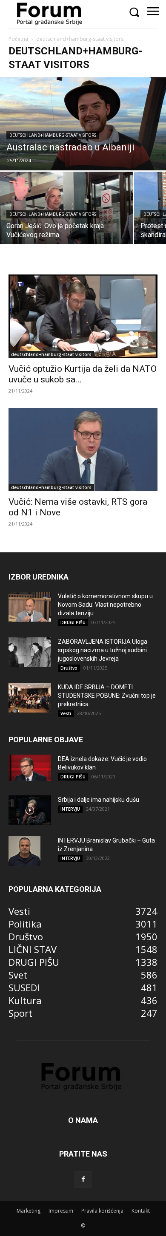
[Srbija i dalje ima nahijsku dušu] (30, 810)
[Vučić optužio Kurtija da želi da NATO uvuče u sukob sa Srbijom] (83, 316)
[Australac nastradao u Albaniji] (83, 124)
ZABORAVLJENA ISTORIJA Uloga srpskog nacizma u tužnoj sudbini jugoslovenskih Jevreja (102, 650)
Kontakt (141, 1210)
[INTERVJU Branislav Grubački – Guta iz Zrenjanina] (24, 851)
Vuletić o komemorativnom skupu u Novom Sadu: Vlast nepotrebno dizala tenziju (105, 605)
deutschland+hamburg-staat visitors (52, 135)
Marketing (28, 1210)
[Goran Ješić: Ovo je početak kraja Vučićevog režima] (66, 208)
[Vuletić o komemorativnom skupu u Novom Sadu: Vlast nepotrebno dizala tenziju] (30, 607)
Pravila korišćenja (102, 1210)
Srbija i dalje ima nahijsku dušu (98, 799)
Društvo (68, 668)
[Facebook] (83, 1179)
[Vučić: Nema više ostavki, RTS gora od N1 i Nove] (83, 449)
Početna (18, 38)
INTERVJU (70, 809)
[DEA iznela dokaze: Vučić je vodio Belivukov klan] (30, 768)
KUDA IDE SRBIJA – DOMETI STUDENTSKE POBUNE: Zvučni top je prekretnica (107, 695)
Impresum (61, 1210)
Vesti (65, 713)
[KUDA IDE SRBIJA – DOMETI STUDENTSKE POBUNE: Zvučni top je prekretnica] (30, 698)
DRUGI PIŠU (73, 622)
